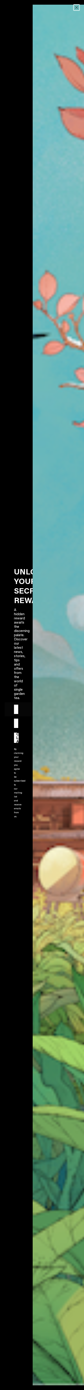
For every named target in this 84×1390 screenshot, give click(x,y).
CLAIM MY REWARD (17, 738)
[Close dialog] (76, 7)
